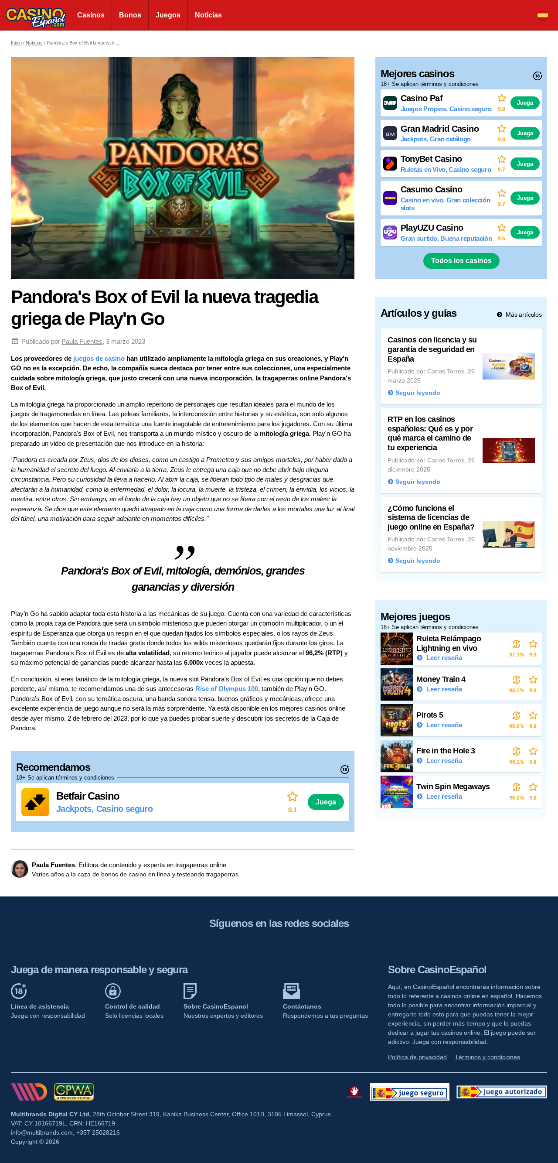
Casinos (91, 15)
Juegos (168, 15)
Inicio (16, 42)
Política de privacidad (417, 1057)
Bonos (130, 15)
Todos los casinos (461, 260)
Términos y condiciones (487, 1057)
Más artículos (523, 314)
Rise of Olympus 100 (226, 688)
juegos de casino (98, 358)
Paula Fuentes (81, 341)
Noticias (208, 15)
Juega (326, 802)
